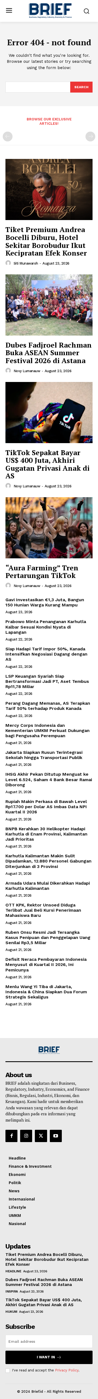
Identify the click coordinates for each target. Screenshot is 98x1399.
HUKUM (11, 1312)
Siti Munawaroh (26, 263)
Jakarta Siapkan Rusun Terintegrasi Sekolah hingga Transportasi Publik (43, 755)
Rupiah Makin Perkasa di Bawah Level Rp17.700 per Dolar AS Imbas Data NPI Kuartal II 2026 (46, 806)
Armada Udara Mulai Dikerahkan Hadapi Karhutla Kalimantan (47, 886)
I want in (46, 1357)
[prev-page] (8, 136)
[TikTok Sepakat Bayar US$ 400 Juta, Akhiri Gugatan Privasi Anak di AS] (49, 412)
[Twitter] (41, 1136)
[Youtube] (56, 1136)
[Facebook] (11, 1136)
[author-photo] (9, 263)
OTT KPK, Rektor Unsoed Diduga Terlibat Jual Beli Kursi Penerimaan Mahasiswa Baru (43, 910)
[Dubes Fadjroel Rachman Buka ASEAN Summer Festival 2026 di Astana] (49, 305)
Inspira (11, 1291)
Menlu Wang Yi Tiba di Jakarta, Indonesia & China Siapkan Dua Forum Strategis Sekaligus (46, 992)
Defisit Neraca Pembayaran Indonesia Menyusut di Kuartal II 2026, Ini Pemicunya (46, 964)
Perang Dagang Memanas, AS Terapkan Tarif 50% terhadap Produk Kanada (47, 706)
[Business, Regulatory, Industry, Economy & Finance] (49, 1050)
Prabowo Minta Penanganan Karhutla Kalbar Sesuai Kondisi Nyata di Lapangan (45, 627)
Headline (13, 1271)
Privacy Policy (66, 1370)
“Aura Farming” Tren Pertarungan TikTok (42, 571)
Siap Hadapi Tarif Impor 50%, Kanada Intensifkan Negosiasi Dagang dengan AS (46, 654)
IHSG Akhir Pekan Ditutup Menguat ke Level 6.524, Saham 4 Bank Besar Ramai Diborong (48, 779)
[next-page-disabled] (90, 136)
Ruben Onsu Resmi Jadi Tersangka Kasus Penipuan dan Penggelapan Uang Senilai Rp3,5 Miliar (47, 937)
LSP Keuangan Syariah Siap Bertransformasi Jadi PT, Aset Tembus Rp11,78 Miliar (47, 681)
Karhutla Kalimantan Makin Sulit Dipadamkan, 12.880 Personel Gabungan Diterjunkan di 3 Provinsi (48, 861)
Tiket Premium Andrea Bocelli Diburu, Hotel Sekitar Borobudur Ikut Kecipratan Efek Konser (46, 241)
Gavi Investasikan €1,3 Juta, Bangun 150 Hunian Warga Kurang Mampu (44, 602)
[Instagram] (26, 1136)
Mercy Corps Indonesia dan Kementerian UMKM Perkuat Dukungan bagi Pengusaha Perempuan (47, 730)
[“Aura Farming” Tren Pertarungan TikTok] (49, 527)
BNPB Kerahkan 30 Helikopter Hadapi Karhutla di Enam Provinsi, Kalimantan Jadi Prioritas (46, 834)
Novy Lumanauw (27, 371)
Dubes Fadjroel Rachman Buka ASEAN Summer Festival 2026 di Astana (48, 352)
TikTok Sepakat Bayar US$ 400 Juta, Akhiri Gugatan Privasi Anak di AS (47, 464)
